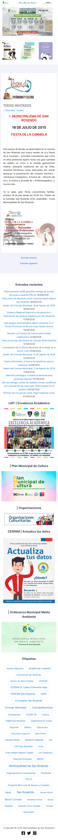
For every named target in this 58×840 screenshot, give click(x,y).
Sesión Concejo (13, 799)
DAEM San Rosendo (16, 721)
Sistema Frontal (34, 799)
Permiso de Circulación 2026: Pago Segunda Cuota (29, 393)
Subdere (8, 806)
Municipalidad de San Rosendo (28, 765)
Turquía (49, 806)
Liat (50, 740)
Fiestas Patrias (12, 740)
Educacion (42, 727)
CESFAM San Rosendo (23, 693)
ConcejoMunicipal (42, 707)
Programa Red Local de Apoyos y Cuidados (28, 785)
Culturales (10, 110)
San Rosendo (25, 792)
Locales (20, 110)
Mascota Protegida (22, 759)
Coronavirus (14, 714)
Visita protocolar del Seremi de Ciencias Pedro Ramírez (29, 340)
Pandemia (46, 773)
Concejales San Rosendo (28, 700)
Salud (8, 792)
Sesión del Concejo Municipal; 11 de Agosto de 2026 (29, 368)
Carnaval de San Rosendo (28, 675)
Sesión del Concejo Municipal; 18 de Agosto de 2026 (29, 305)
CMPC (44, 694)
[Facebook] (23, 833)
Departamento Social (41, 721)
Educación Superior (20, 733)
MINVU (40, 759)
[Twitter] (29, 833)
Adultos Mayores (14, 668)
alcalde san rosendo (40, 668)
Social (50, 799)
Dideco (27, 727)
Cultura (45, 714)
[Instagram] (35, 833)
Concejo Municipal (15, 707)
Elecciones (40, 733)
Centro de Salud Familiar (22, 681)
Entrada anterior (29, 258)
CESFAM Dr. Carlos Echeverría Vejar (28, 687)
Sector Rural (46, 792)
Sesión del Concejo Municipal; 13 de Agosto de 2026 (29, 354)
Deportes (14, 727)
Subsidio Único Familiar (29, 806)
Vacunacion (28, 812)
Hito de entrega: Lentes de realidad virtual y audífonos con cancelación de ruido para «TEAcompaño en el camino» (29, 386)
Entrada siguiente (29, 263)
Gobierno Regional (34, 740)
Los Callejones (45, 752)
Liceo (40, 746)
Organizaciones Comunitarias (20, 773)
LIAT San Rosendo (23, 746)
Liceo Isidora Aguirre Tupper (19, 752)
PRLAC (29, 779)
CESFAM (43, 681)
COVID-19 (31, 714)
